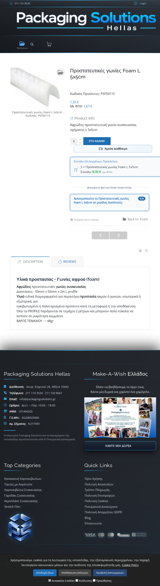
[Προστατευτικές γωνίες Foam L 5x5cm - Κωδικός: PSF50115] (38, 88)
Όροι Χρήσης (93, 479)
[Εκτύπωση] (140, 250)
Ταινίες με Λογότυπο (18, 484)
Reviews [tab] (69, 261)
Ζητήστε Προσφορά (88, 207)
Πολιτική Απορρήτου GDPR (103, 512)
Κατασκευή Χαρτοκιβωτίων (22, 479)
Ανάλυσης (85, 580)
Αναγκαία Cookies (63, 580)
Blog (88, 518)
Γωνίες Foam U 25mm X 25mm (100, 235)
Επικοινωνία (93, 523)
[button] (139, 3)
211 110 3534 (22, 3)
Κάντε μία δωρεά (118, 446)
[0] (49, 44)
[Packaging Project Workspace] (22, 43)
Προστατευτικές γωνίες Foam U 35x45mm (118, 235)
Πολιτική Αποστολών (99, 484)
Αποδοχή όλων (45, 572)
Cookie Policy (130, 565)
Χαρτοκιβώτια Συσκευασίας (23, 490)
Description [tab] (33, 261)
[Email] (146, 250)
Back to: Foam (138, 219)
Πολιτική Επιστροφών (100, 495)
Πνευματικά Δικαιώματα (101, 507)
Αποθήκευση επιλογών (74, 572)
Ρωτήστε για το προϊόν (86, 219)
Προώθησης (103, 580)
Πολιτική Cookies (96, 501)
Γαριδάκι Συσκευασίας (19, 495)
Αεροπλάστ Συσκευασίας (21, 501)
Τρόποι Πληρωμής (97, 490)
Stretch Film (12, 507)
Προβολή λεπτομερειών (110, 572)
